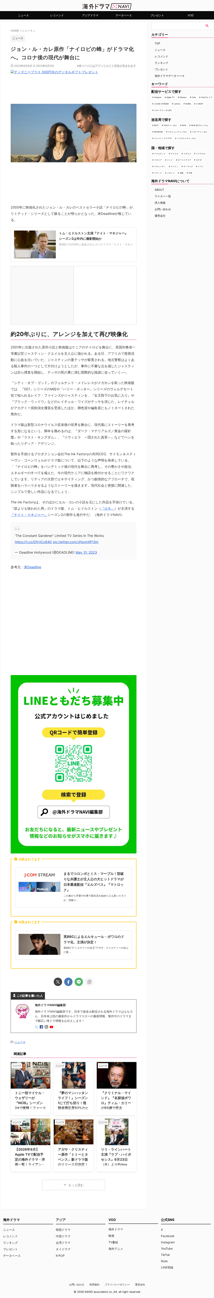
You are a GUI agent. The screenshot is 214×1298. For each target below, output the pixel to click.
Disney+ (183, 97)
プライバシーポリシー (117, 1284)
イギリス (187, 153)
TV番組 (113, 1242)
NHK (184, 125)
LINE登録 (167, 1267)
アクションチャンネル (177, 132)
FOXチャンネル (170, 125)
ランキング (161, 62)
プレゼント (157, 15)
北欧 (181, 173)
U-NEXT (199, 104)
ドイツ (201, 166)
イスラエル (200, 153)
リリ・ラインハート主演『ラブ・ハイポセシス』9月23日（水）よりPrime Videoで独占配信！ (116, 1159)
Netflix (188, 104)
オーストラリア (184, 160)
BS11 (156, 125)
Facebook (168, 1236)
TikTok (165, 1255)
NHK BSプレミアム (199, 125)
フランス (158, 173)
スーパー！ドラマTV (163, 138)
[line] (79, 982)
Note (164, 1261)
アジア (61, 1220)
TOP (157, 43)
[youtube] (52, 1027)
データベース (124, 15)
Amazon (157, 97)
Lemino (177, 104)
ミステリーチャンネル (186, 138)
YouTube (167, 1248)
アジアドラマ (90, 15)
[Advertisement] (73, 624)
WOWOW (158, 132)
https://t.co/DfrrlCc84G (33, 542)
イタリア (158, 160)
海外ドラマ (115, 1229)
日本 (190, 173)
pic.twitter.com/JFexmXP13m (75, 542)
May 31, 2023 (86, 552)
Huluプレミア (207, 97)
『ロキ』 (107, 508)
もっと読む (76, 1185)
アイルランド (160, 153)
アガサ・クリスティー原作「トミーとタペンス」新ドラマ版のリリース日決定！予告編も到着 (73, 1159)
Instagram (168, 1242)
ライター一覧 (163, 196)
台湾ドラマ (63, 1242)
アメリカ (174, 153)
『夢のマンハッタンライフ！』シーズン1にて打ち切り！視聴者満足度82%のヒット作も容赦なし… (73, 1103)
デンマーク (188, 166)
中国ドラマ (63, 1236)
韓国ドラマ (63, 1229)
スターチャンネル (199, 132)
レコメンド (57, 15)
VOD (191, 15)
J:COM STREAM (161, 104)
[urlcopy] (89, 982)
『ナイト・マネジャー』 (29, 515)
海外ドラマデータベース (170, 75)
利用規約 (94, 1284)
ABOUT (159, 189)
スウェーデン (160, 166)
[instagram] (47, 1027)
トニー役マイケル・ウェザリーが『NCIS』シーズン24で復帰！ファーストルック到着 (30, 1103)
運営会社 (160, 215)
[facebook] (68, 982)
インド (170, 160)
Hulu (194, 97)
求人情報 (160, 202)
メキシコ (171, 173)
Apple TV (171, 97)
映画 (111, 1235)
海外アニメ (115, 1248)
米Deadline (32, 567)
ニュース (23, 15)
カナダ (199, 160)
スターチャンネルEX (163, 110)
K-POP (60, 1255)
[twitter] (58, 982)
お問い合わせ (163, 209)
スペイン (174, 166)
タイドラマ (63, 1249)
